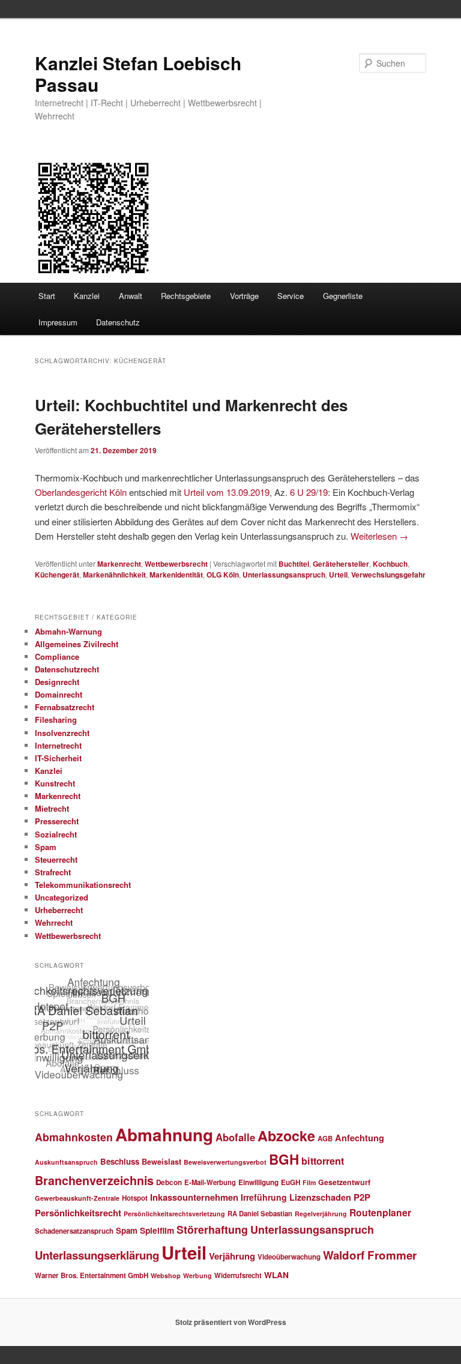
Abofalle (235, 1137)
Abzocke (286, 1135)
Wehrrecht (54, 922)
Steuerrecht (56, 859)
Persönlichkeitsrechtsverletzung (174, 1213)
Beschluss (119, 1161)
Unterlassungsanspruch (284, 574)
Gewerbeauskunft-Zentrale (77, 1198)
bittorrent (322, 1161)
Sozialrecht (56, 834)
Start (46, 295)
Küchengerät (57, 574)
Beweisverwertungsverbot (225, 1161)
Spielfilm (157, 1230)
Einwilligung (258, 1182)
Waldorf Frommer (370, 1255)
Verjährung (232, 1256)
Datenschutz (118, 322)
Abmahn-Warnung (68, 631)
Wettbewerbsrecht (176, 563)
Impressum (57, 322)
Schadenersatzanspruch (74, 1231)
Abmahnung (164, 1135)
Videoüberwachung (289, 1257)
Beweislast (161, 1161)
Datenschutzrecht (67, 669)
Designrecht (57, 681)
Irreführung (264, 1197)
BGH (284, 1159)
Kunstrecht (55, 783)
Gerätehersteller (341, 563)
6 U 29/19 (309, 492)
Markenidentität (176, 574)
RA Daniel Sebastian (259, 1213)
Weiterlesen (379, 536)
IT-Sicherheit (58, 758)
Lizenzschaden (320, 1197)
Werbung (197, 1275)
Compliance (57, 656)
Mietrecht (52, 808)
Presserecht (57, 821)
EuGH (290, 1182)
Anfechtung (359, 1138)
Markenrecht (119, 563)
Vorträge (244, 295)
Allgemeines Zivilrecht (76, 644)
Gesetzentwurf (344, 1182)
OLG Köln (222, 574)
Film (309, 1182)
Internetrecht (58, 745)
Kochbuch (390, 563)
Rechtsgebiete (186, 295)
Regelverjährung (321, 1213)
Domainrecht (58, 694)
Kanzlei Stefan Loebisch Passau (138, 73)
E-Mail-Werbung (210, 1182)
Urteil (338, 574)
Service (290, 295)
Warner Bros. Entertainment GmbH (91, 1275)
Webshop (166, 1275)
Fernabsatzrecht (64, 707)
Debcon (169, 1182)
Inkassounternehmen (194, 1197)
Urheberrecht (59, 910)
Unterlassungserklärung (97, 1255)
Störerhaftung (212, 1229)
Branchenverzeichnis (94, 1180)
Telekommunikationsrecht (83, 884)
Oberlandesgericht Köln (81, 492)
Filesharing (56, 719)
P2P (362, 1197)
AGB (325, 1138)
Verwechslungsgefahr (388, 574)
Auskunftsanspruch (66, 1161)
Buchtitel (294, 563)
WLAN (276, 1275)
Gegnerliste (343, 295)
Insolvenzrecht (62, 732)
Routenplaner (380, 1212)
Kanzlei (87, 295)
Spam (45, 846)
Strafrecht (53, 872)
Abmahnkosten (74, 1136)
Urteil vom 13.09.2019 (227, 492)
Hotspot (135, 1198)
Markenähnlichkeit (114, 574)
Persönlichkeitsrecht (78, 1212)
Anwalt (130, 295)
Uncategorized (61, 897)
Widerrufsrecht (238, 1275)
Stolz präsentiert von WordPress (230, 1322)
